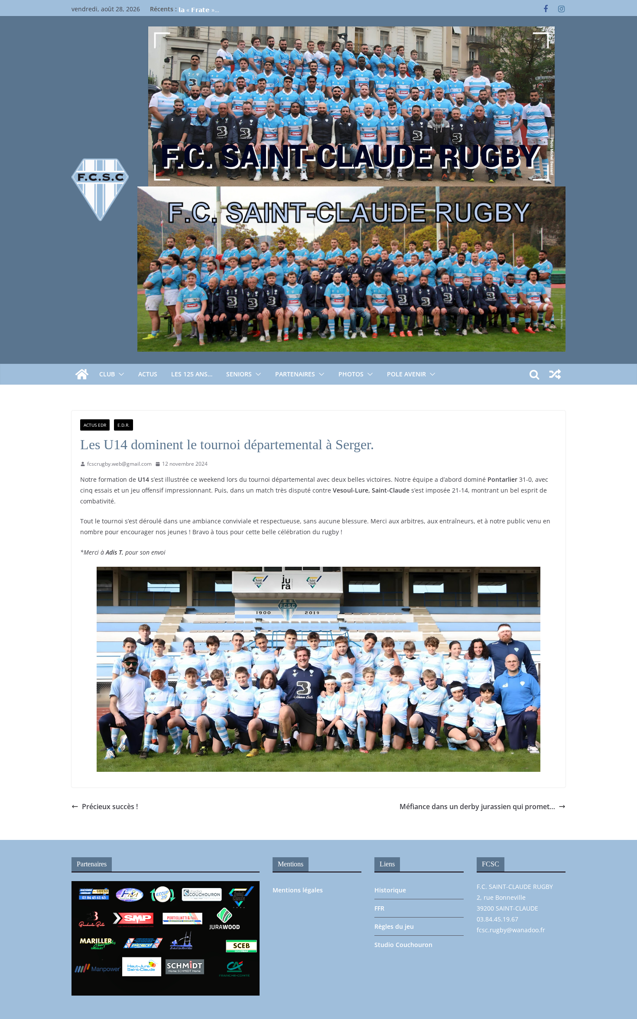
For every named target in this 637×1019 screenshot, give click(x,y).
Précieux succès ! (110, 806)
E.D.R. (123, 425)
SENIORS (239, 374)
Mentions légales (298, 890)
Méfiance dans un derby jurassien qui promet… (477, 806)
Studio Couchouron (403, 945)
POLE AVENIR (406, 374)
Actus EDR (95, 425)
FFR (379, 908)
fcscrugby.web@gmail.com (119, 463)
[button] (119, 374)
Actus (147, 374)
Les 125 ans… (191, 374)
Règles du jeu (394, 926)
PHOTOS (351, 374)
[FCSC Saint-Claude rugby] (82, 374)
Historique (390, 890)
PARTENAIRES (295, 374)
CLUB (107, 374)
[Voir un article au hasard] (555, 374)
